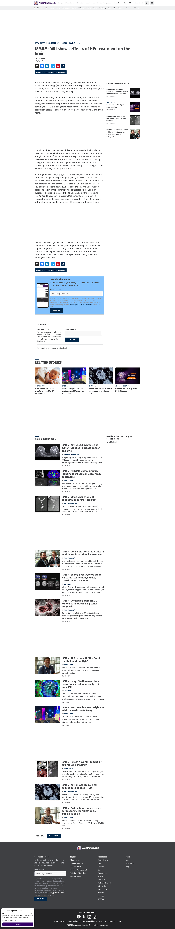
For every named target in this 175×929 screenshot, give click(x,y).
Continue (72, 340)
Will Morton (68, 480)
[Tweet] (53, 66)
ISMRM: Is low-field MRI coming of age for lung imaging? (82, 763)
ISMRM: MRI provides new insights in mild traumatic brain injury (73, 391)
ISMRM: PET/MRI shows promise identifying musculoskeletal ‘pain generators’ (81, 474)
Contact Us (102, 921)
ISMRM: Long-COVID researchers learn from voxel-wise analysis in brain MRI (81, 684)
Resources (40, 43)
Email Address (56, 289)
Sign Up (56, 310)
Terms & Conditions (88, 921)
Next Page (53, 836)
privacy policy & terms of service (81, 305)
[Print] (37, 66)
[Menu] (152, 3)
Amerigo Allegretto (71, 454)
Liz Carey (67, 584)
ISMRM (64, 43)
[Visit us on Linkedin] (89, 917)
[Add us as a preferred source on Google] (63, 66)
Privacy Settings (72, 921)
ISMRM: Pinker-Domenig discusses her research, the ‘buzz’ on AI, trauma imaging (81, 811)
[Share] (42, 66)
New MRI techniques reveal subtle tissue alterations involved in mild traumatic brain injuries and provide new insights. (80, 719)
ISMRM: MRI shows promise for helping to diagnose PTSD (100, 391)
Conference (53, 43)
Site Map (111, 921)
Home (119, 921)
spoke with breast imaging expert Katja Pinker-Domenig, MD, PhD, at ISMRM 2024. (83, 823)
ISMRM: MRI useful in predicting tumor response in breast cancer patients (117, 91)
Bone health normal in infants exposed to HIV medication (44, 391)
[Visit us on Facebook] (79, 917)
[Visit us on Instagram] (94, 917)
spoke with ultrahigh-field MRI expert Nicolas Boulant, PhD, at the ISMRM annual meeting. (82, 670)
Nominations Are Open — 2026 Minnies (116, 106)
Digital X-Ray (40, 386)
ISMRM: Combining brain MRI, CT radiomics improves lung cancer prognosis (80, 603)
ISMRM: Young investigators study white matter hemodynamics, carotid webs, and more (81, 577)
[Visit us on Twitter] (84, 917)
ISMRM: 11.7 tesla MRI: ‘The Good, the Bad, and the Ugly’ (81, 660)
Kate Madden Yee (41, 59)
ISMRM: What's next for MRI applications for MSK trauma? (116, 118)
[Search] (147, 3)
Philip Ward (68, 768)
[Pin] (58, 66)
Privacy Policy (59, 921)
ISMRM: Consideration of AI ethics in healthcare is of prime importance (117, 132)
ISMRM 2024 (74, 43)
